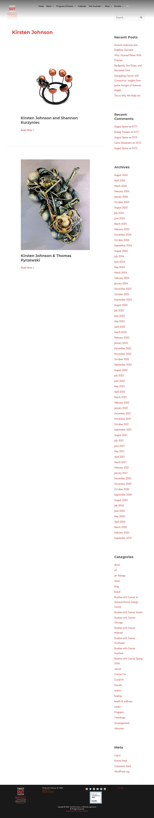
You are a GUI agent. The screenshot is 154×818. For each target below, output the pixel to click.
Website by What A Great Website (77, 811)
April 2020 (119, 521)
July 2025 (119, 213)
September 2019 (123, 538)
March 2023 (120, 332)
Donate (118, 685)
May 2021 (119, 451)
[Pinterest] (101, 789)
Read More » (27, 130)
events (117, 690)
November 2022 (122, 353)
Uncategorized (121, 723)
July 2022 (119, 375)
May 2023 (119, 321)
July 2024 (119, 256)
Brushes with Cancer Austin (128, 612)
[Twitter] (90, 789)
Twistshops (119, 717)
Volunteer (119, 728)
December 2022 (122, 348)
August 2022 (121, 370)
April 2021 (119, 456)
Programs (119, 712)
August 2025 (121, 207)
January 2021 (121, 473)
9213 (134, 137)
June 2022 (119, 381)
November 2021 (122, 418)
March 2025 (120, 223)
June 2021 (119, 446)
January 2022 (121, 408)
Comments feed (122, 766)
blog (116, 586)
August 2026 (121, 175)
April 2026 (119, 180)
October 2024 (121, 240)
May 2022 (119, 386)
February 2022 (121, 402)
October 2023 (121, 294)
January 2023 (121, 343)
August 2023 (121, 305)
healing (118, 696)
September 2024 (123, 245)
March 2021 (120, 462)
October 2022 (121, 359)
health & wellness (123, 701)
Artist (117, 581)
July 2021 (119, 440)
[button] (53, 6)
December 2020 (122, 478)
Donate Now (46, 790)
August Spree (121, 126)
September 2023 (123, 299)
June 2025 (119, 218)
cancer (117, 669)
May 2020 (119, 516)
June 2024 (119, 261)
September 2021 (123, 429)
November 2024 (122, 234)
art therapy (119, 575)
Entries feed (120, 760)
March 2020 (120, 527)
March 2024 (120, 272)
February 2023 (121, 337)
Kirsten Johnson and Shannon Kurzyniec (49, 120)
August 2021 (120, 435)
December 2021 (122, 413)
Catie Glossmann (123, 142)
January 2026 (121, 196)
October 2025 (121, 202)
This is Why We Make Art (127, 95)
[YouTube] (97, 789)
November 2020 (122, 484)
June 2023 (119, 316)
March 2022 (120, 397)
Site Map (120, 788)
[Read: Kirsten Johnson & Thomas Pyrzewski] (55, 204)
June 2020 (119, 511)
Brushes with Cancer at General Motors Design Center (126, 602)
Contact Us (120, 674)
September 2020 (123, 494)
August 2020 (121, 500)
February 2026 (121, 191)
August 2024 (121, 251)
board (117, 591)
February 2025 (121, 229)
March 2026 (120, 186)
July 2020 (119, 505)
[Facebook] (87, 789)
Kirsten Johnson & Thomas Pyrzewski (46, 258)
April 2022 (119, 391)
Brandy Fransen (122, 132)
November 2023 (122, 288)
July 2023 (119, 310)
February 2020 (121, 532)
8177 (134, 126)
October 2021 (121, 424)
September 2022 (123, 364)
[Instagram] (94, 789)
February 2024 (121, 278)
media (117, 706)
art (115, 570)
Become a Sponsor (48, 792)
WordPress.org (121, 771)
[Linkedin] (105, 789)
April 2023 (119, 326)
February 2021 (121, 467)
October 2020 (121, 489)
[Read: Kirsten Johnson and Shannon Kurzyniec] (55, 84)
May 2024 (119, 267)
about (117, 564)
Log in (117, 755)
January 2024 (121, 283)
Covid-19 (119, 679)
